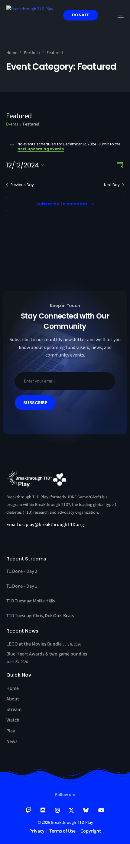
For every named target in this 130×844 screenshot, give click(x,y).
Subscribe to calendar (62, 204)
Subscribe (35, 403)
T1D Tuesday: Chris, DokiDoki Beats (40, 615)
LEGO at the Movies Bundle (34, 644)
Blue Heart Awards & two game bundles (46, 654)
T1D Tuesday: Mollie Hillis (30, 601)
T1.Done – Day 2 (21, 571)
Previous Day (22, 184)
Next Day (112, 184)
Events (12, 124)
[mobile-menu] (116, 15)
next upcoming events (41, 148)
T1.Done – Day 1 (21, 586)
